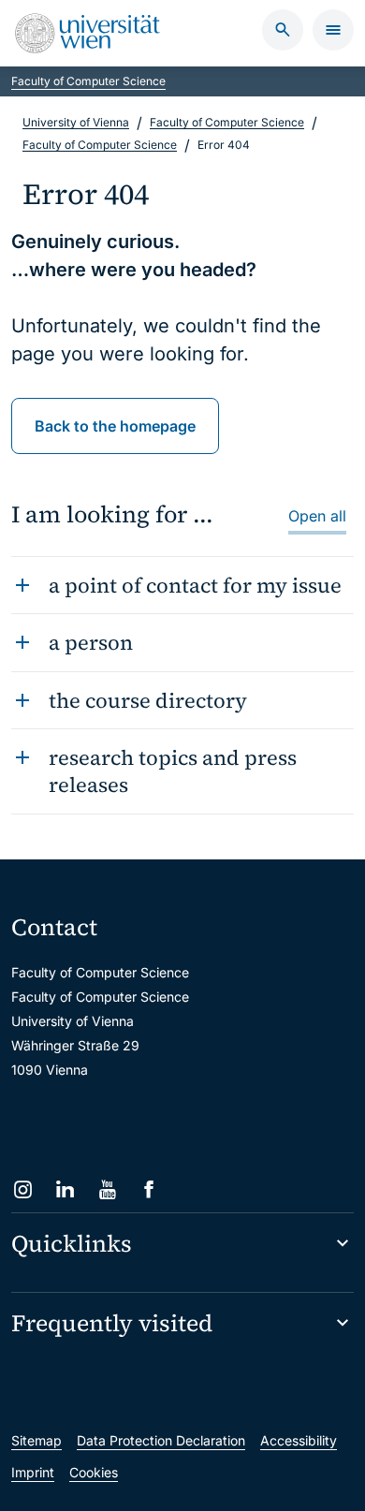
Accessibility (298, 1440)
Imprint (32, 1472)
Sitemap (36, 1440)
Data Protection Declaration (161, 1440)
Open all (317, 515)
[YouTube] (107, 1189)
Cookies (93, 1472)
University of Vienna (75, 122)
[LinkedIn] (65, 1189)
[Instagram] (23, 1189)
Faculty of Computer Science (88, 81)
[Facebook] (149, 1189)
